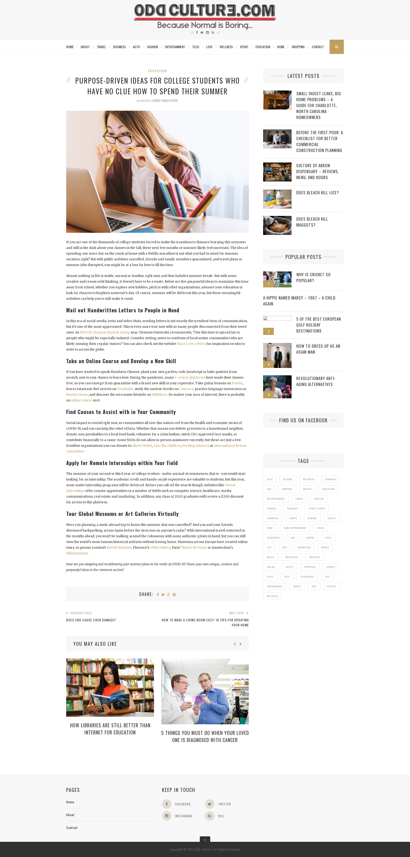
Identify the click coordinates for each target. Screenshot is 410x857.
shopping (310, 567)
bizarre (288, 479)
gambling (273, 518)
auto (270, 479)
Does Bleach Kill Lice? (317, 192)
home (270, 528)
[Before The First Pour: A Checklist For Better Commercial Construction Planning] (277, 131)
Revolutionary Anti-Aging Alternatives (316, 381)
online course (81, 400)
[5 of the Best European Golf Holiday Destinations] (277, 318)
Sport (244, 46)
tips (327, 576)
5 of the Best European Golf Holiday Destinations (318, 325)
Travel (101, 46)
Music (270, 557)
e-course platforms (190, 378)
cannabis (330, 479)
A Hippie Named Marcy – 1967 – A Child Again (299, 301)
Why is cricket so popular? (313, 277)
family (299, 498)
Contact (318, 46)
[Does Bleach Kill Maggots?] (277, 218)
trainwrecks (274, 586)
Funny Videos (317, 508)
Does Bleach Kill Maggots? (312, 222)
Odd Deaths (291, 557)
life (269, 547)
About (85, 46)
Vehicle (331, 586)
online (271, 567)
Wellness (226, 46)
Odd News (314, 557)
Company (287, 489)
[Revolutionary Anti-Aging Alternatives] (277, 377)
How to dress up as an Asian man (318, 349)
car (269, 489)
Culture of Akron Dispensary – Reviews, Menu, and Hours (317, 171)
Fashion (152, 46)
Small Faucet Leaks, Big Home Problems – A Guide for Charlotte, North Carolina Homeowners (318, 105)
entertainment (276, 498)
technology (307, 576)
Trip (314, 586)
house (320, 528)
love (284, 547)
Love (209, 46)
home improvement (295, 528)
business (308, 479)
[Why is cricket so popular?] (277, 273)
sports (330, 567)
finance (271, 508)
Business (119, 46)
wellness (272, 596)
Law (292, 537)
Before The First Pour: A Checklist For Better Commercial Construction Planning (319, 141)
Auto (136, 46)
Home (70, 46)
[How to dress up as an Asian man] (277, 345)
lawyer (310, 537)
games (293, 518)
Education (263, 46)
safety (290, 567)
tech (286, 576)
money (325, 547)
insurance (273, 537)
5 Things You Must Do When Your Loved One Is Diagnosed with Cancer (205, 736)
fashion (319, 498)
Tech (195, 46)
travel (297, 586)
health (332, 518)
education (328, 489)
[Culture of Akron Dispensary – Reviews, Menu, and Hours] (277, 164)
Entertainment (175, 46)
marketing (304, 547)
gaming (312, 518)
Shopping (298, 46)
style (270, 576)
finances (292, 508)
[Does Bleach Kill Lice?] (277, 192)
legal (328, 537)
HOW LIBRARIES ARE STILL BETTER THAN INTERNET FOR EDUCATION (110, 729)
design (307, 489)
